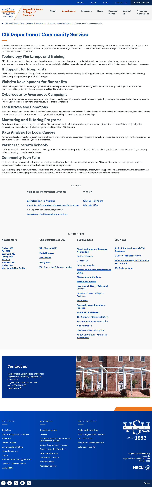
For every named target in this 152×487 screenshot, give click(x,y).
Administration (84, 326)
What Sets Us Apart (93, 201)
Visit (93, 3)
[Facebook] (3, 483)
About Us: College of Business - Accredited (93, 250)
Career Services (9, 443)
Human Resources (10, 451)
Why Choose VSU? (48, 248)
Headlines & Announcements (91, 443)
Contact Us (127, 12)
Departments (68, 11)
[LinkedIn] (9, 483)
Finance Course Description (90, 330)
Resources (86, 11)
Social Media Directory (88, 430)
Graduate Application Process (15, 434)
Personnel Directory (49, 453)
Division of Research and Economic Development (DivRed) (55, 440)
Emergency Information (12, 447)
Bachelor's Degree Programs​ (41, 201)
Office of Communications (14, 464)
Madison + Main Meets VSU (128, 256)
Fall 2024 (6, 260)
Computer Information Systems (59, 23)
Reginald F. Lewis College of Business (33, 12)
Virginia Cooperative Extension (53, 445)
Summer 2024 (8, 263)
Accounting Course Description (92, 321)
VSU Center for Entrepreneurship (55, 267)
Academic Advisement (143, 12)
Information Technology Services (17, 460)
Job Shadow (45, 258)
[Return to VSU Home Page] (2, 23)
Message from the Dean (89, 277)
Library (5, 455)
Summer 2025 (8, 254)
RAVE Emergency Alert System (91, 434)
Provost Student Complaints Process (91, 306)
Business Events (112, 12)
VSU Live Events (85, 439)
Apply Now (6, 430)
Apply (80, 3)
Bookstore (6, 439)
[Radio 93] (28, 483)
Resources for (141, 3)
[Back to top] (148, 478)
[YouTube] (22, 483)
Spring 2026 (7, 248)
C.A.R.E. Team (7, 468)
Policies (147, 483)
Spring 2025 (7, 257)
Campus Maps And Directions (53, 449)
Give (105, 3)
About (53, 11)
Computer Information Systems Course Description (52, 205)
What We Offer (90, 205)
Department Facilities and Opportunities (47, 214)
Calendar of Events (86, 447)
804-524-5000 (144, 461)
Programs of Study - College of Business (92, 287)
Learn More (13, 388)
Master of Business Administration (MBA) (94, 271)
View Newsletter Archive (14, 268)
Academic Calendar (48, 430)
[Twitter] (16, 483)
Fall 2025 (6, 251)
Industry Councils (85, 265)
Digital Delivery (46, 253)
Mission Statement (86, 282)
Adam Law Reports (48, 466)
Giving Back (44, 263)
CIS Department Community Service (45, 210)
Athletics (121, 3)
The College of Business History (92, 317)
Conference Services (49, 458)
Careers (43, 434)
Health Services (47, 462)
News (100, 11)
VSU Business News (124, 268)
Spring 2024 (7, 265)
